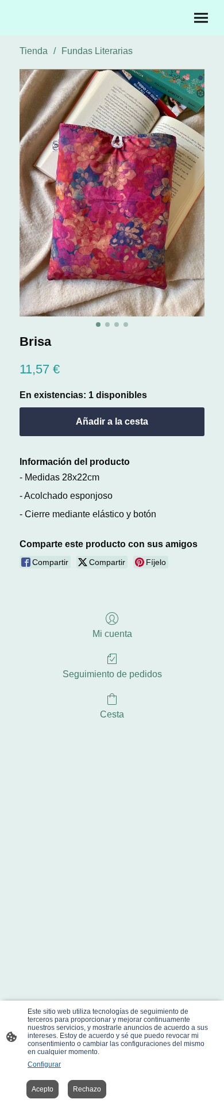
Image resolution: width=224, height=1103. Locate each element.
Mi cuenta (112, 634)
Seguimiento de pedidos (112, 674)
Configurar (44, 1064)
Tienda (34, 51)
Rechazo (87, 1089)
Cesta (112, 714)
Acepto (42, 1089)
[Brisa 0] (112, 192)
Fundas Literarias (97, 51)
